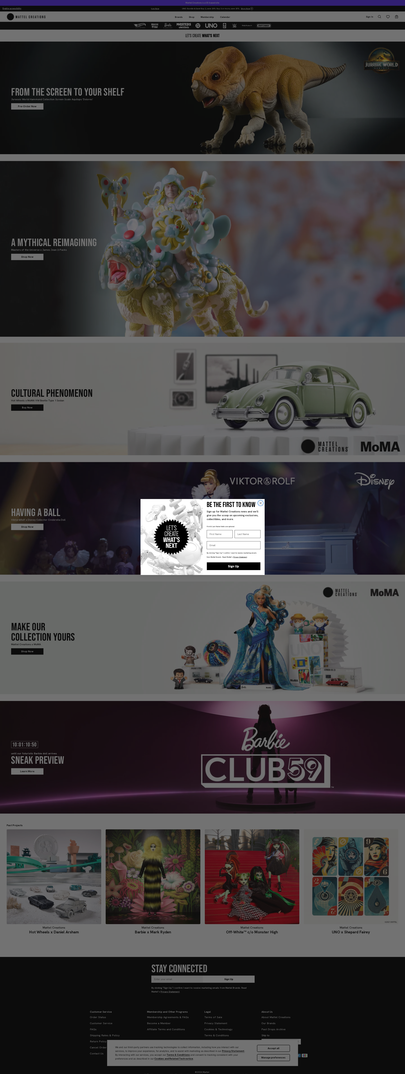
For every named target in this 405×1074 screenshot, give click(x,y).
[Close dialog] (260, 503)
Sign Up (233, 566)
